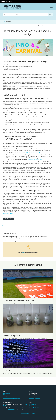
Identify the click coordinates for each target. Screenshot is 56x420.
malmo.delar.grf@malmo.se (34, 398)
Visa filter (8, 21)
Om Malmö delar (6, 393)
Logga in (33, 413)
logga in (23, 252)
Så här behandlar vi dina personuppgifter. (11, 398)
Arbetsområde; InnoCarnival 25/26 (14, 25)
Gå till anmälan (8, 218)
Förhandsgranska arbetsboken (35, 159)
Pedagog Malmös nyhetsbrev (35, 407)
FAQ (4, 394)
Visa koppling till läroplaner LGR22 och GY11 (15, 225)
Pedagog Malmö (32, 404)
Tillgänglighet (6, 396)
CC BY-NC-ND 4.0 (11, 409)
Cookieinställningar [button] (25, 413)
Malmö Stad (31, 405)
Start (4, 25)
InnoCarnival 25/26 (12, 233)
